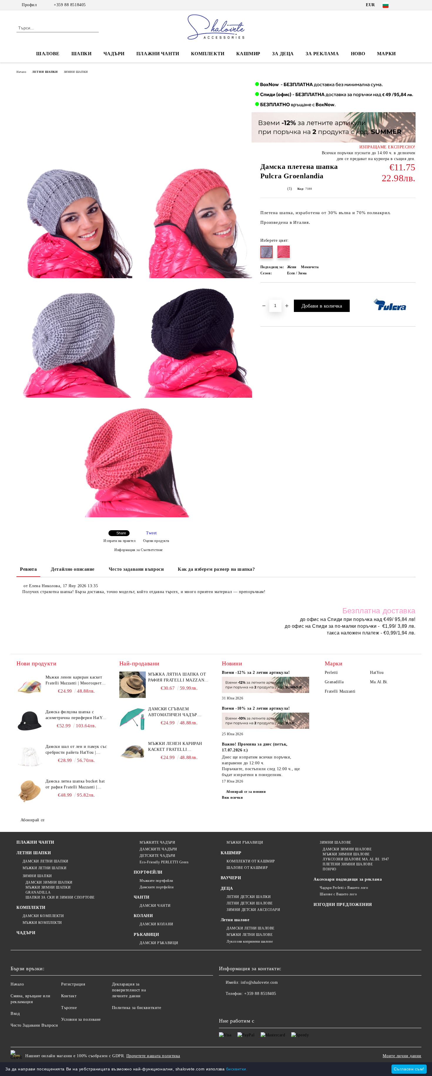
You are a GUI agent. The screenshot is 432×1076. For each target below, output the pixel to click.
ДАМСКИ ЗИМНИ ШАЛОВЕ (347, 849)
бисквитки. (237, 1069)
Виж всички (232, 797)
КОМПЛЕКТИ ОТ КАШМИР (251, 861)
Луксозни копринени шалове (250, 941)
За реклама (322, 53)
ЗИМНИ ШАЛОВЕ (335, 842)
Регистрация (73, 984)
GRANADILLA (38, 892)
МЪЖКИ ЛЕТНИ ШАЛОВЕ (249, 935)
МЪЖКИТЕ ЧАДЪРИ (157, 842)
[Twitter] (412, 5)
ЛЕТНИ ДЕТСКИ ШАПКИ (249, 897)
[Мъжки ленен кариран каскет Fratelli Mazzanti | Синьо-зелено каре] (132, 754)
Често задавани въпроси (136, 569)
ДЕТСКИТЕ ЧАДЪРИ (157, 856)
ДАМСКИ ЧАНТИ (155, 906)
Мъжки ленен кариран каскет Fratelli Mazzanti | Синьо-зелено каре (178, 747)
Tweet (151, 533)
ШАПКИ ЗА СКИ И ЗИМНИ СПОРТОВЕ (60, 897)
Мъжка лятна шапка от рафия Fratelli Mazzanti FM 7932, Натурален (178, 677)
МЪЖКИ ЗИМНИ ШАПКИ (48, 887)
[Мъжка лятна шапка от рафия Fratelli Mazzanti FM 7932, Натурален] (132, 685)
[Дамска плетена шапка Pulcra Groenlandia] (76, 222)
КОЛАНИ (143, 916)
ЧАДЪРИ (114, 53)
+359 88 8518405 (70, 5)
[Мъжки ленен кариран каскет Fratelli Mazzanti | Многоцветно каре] (29, 687)
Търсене (69, 1008)
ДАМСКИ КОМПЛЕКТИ (43, 916)
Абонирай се (33, 820)
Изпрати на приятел (119, 541)
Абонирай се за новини (246, 792)
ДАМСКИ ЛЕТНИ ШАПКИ (45, 861)
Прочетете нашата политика (153, 1056)
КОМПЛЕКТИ (208, 53)
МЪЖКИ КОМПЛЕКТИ (42, 923)
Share (121, 533)
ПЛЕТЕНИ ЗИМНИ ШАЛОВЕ (348, 864)
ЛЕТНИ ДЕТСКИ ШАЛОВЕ (250, 903)
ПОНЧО (329, 869)
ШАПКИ (81, 53)
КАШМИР (248, 53)
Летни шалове (235, 920)
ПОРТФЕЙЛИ (148, 872)
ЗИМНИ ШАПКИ (76, 71)
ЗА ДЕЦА (283, 53)
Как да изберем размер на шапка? (216, 569)
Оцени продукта (156, 541)
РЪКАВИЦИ (146, 934)
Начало (21, 71)
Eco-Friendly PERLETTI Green (164, 862)
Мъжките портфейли (156, 881)
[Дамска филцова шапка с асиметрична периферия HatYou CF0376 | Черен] (29, 722)
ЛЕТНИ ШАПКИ (45, 71)
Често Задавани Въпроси (34, 1025)
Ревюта (28, 569)
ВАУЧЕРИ (231, 878)
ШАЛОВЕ (47, 53)
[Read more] (265, 686)
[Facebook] (403, 5)
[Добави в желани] (271, 292)
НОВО (358, 53)
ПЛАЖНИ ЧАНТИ (157, 53)
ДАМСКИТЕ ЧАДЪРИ (158, 849)
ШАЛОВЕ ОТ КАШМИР (247, 868)
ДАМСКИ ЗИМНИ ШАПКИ (49, 882)
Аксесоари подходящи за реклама (348, 879)
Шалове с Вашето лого (338, 894)
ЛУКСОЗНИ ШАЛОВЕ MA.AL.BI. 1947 (356, 859)
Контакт (68, 996)
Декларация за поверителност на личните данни (129, 990)
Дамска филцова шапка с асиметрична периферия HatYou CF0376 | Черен (76, 715)
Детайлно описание (73, 569)
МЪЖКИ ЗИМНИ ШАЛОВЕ (346, 854)
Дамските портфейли (156, 887)
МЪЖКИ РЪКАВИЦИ (245, 842)
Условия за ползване (81, 1019)
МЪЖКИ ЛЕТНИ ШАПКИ (44, 868)
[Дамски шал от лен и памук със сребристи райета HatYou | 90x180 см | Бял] (29, 757)
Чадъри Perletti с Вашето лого (344, 888)
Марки (386, 53)
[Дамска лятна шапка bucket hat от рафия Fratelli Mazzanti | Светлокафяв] (29, 791)
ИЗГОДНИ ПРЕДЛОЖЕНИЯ (343, 904)
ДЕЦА (227, 888)
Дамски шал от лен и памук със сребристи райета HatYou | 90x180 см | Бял (76, 750)
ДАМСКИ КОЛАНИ (156, 924)
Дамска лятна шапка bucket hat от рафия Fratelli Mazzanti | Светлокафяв (75, 784)
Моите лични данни (402, 1056)
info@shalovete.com (259, 982)
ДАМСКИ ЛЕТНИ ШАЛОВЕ (250, 928)
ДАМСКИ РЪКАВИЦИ (159, 943)
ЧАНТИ (142, 897)
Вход (15, 1013)
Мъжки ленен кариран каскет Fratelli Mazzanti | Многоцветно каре (76, 680)
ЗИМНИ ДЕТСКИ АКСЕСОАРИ (253, 910)
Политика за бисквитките (136, 1008)
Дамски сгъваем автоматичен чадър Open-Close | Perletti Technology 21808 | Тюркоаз (174, 712)
